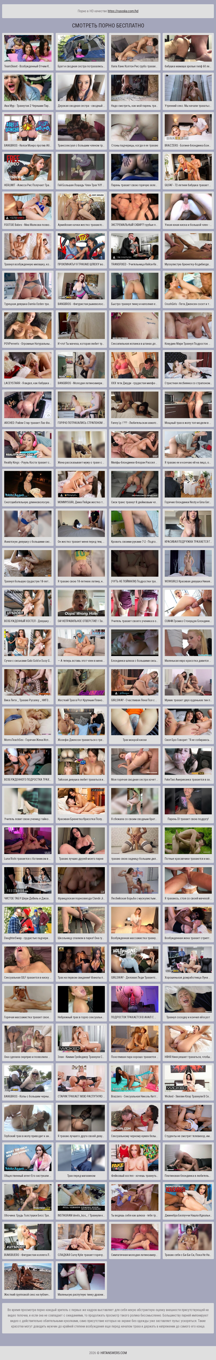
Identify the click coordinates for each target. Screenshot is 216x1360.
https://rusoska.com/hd (123, 11)
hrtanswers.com (113, 1353)
